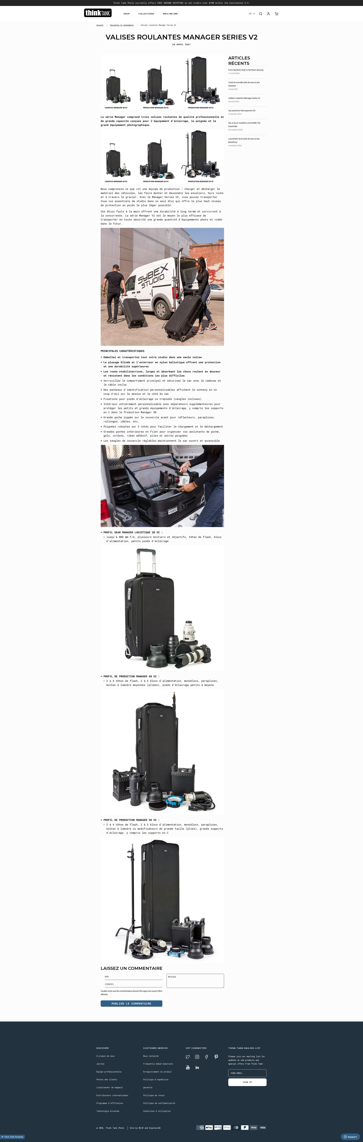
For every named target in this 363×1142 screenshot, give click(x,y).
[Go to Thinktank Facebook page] (206, 1057)
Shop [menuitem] (127, 13)
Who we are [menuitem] (170, 13)
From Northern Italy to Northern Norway (246, 70)
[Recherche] (261, 14)
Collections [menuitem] (146, 13)
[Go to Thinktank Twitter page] (188, 1057)
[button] (12, 1137)
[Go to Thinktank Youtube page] (188, 1067)
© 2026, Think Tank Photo (110, 1128)
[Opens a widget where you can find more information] (350, 1137)
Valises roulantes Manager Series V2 (244, 98)
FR (250, 13)
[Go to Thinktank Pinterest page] (216, 1057)
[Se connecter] (268, 14)
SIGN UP (247, 1082)
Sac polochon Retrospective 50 (241, 110)
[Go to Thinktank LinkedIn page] (197, 1068)
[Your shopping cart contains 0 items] (276, 14)
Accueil (99, 25)
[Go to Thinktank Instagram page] (197, 1057)
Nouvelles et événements (122, 25)
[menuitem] (131, 14)
